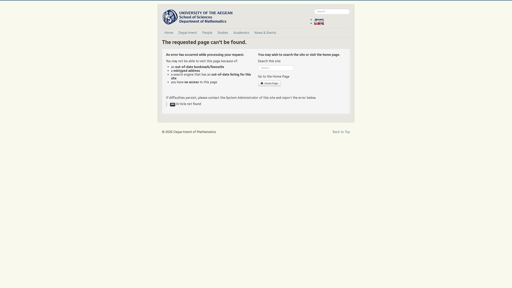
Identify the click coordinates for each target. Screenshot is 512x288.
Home (168, 33)
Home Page (271, 83)
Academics (241, 33)
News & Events (265, 33)
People (207, 33)
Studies (223, 33)
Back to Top (341, 132)
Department (187, 33)
